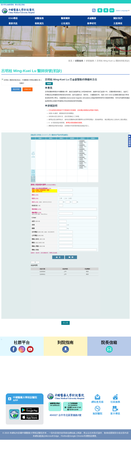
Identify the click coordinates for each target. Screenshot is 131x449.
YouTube (30, 349)
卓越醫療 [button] (91, 18)
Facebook (13, 349)
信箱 (109, 349)
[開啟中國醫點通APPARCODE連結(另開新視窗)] (14, 414)
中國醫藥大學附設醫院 (65, 396)
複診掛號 (16, 89)
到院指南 (65, 349)
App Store (30, 417)
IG (22, 349)
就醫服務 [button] (39, 18)
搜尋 (94, 10)
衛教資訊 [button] (39, 23)
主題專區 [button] (117, 23)
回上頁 (65, 323)
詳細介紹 (27, 89)
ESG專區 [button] (13, 18)
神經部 (49, 83)
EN (111, 10)
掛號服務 (90, 61)
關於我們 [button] (117, 18)
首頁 (70, 61)
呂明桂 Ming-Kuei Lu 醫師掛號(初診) (113, 61)
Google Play (30, 410)
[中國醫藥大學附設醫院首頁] (18, 11)
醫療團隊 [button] (65, 18)
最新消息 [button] (13, 23)
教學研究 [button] (91, 23)
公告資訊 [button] (65, 23)
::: (2, 2)
